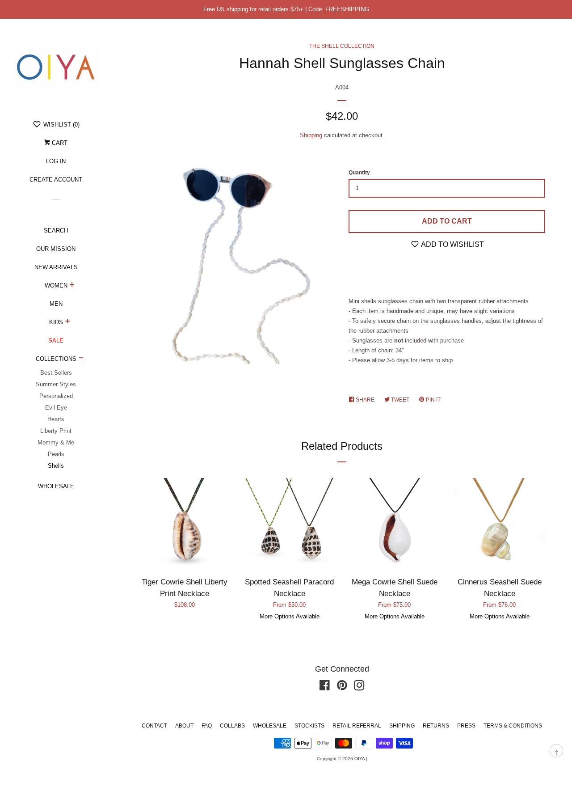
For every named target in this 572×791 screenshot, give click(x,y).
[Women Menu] (72, 285)
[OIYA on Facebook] (324, 687)
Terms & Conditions (513, 726)
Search (56, 230)
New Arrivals (56, 267)
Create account (55, 179)
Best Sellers (56, 372)
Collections (56, 358)
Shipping (311, 135)
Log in (56, 161)
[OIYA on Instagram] (359, 687)
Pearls (56, 454)
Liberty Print (56, 430)
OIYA (359, 758)
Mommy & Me (56, 442)
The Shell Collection (341, 46)
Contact (154, 726)
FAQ (207, 726)
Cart (58, 143)
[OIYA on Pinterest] (342, 687)
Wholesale (56, 486)
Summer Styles (56, 384)
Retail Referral (356, 726)
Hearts (55, 419)
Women (56, 285)
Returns (436, 726)
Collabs (232, 726)
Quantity (359, 172)
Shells (56, 465)
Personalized (56, 396)
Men (56, 303)
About (184, 726)
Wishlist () (61, 124)
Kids (56, 322)
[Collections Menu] (81, 359)
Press (466, 726)
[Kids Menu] (67, 322)
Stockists (309, 726)
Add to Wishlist (452, 244)
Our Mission (56, 248)
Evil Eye (56, 407)
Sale (55, 340)
